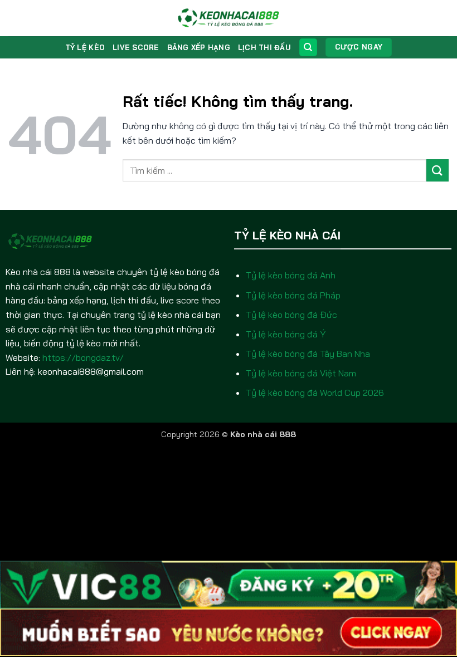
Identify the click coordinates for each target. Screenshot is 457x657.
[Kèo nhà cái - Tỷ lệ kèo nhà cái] (229, 18)
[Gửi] (437, 170)
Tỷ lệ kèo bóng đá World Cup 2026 (315, 392)
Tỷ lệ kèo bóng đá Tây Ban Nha (308, 353)
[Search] (308, 47)
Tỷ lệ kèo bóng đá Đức (291, 314)
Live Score (136, 47)
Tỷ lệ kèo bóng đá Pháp (293, 295)
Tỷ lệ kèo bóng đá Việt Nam (301, 373)
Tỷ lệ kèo (85, 47)
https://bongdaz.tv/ (83, 357)
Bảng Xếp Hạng (198, 47)
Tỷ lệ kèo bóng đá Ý (285, 334)
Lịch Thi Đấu (264, 47)
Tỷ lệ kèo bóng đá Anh (291, 275)
